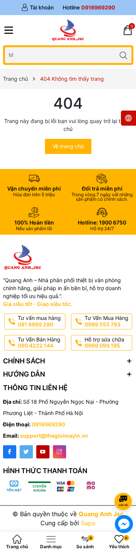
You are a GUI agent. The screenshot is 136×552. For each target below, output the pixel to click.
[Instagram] (59, 451)
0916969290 (48, 424)
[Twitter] (26, 451)
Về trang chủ (68, 146)
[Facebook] (9, 451)
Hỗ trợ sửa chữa (104, 342)
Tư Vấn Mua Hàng (106, 321)
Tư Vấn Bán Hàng (39, 342)
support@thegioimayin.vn (54, 435)
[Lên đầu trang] (124, 481)
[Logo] (68, 30)
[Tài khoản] (37, 7)
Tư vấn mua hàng (39, 321)
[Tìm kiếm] (124, 55)
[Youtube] (42, 451)
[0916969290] (89, 7)
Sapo (88, 523)
